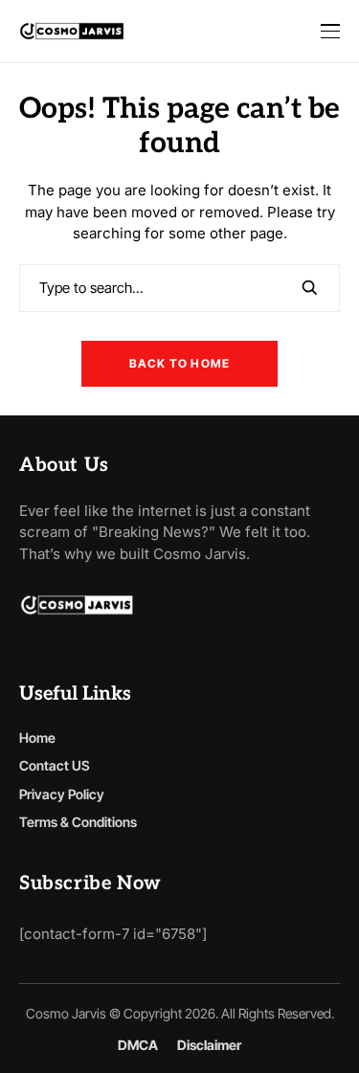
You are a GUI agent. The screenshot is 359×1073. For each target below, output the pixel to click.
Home (37, 737)
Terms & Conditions (78, 822)
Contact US (54, 765)
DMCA (138, 1045)
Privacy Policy (61, 794)
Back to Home (179, 363)
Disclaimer (209, 1045)
